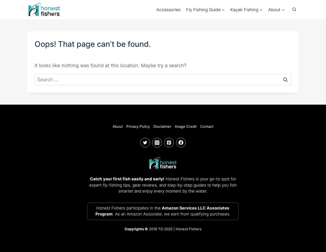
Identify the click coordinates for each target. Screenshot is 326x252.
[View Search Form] (294, 9)
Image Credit (186, 126)
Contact (206, 126)
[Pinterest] (169, 142)
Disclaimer (162, 126)
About (118, 126)
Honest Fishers (188, 229)
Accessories (168, 9)
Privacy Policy (138, 126)
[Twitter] (145, 142)
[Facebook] (181, 142)
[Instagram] (157, 142)
